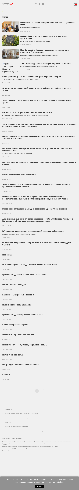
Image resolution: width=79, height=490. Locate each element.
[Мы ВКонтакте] (36, 4)
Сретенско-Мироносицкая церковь (18, 335)
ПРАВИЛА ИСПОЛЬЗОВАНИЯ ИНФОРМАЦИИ (16, 426)
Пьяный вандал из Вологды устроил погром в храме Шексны (30, 265)
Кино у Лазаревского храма (15, 325)
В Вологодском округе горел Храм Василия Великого (27, 112)
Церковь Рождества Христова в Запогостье (22, 315)
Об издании (8, 409)
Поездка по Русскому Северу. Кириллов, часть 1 (24, 345)
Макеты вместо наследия (14, 285)
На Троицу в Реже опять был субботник (20, 365)
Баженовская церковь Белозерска (18, 295)
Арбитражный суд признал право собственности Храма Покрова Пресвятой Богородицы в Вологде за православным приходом (37, 220)
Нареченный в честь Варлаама (16, 305)
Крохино (6, 375)
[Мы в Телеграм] (43, 4)
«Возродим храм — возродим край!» (19, 174)
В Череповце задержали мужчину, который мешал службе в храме (33, 231)
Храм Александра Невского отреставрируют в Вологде (45, 64)
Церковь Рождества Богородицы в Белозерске (24, 275)
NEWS (7, 4)
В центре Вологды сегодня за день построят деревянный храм (31, 77)
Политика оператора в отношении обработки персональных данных (26, 431)
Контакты (8, 422)
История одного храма (12, 355)
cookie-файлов (58, 482)
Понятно (39, 486)
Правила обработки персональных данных (18, 418)
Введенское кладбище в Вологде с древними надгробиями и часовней (34, 209)
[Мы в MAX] (39, 4)
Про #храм (7, 255)
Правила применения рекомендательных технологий (21, 413)
